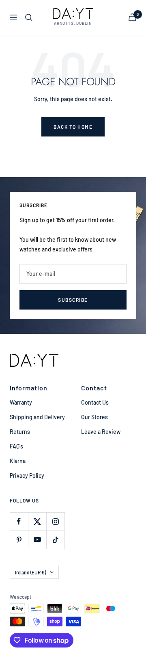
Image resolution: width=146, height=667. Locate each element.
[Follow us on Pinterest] (19, 540)
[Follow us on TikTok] (55, 540)
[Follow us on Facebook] (19, 521)
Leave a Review (100, 431)
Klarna (18, 460)
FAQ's (16, 446)
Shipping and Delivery (37, 417)
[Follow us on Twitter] (37, 521)
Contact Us (95, 402)
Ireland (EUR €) (30, 572)
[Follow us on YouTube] (37, 540)
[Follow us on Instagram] (55, 521)
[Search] (28, 17)
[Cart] (132, 17)
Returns (20, 431)
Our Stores (94, 417)
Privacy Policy (27, 475)
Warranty (21, 402)
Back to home (73, 127)
